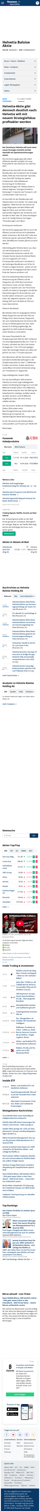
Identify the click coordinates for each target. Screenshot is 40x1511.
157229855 (33, 463)
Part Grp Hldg (8, 857)
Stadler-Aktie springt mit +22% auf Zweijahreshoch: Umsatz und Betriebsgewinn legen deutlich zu (19, 1131)
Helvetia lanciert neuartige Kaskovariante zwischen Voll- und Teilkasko (24, 668)
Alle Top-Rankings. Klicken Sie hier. (16, 1259)
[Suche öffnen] (37, 3)
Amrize (5, 881)
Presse (7, 1449)
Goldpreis (13, 1475)
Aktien (22, 1475)
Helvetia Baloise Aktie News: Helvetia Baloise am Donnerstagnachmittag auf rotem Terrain (24, 605)
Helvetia (21, 181)
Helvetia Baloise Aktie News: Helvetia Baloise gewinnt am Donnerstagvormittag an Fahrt (23, 635)
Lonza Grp (7, 861)
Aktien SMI (8, 1467)
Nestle (5, 886)
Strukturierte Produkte (20, 1480)
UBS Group (7, 872)
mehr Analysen (8, 704)
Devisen (30, 1475)
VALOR (5, 50)
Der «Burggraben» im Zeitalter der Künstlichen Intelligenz (26, 1021)
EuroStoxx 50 (9, 1470)
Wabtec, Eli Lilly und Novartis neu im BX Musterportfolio (26, 1050)
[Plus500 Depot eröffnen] (12, 4)
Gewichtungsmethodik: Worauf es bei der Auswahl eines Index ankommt (23, 1094)
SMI (5, 1475)
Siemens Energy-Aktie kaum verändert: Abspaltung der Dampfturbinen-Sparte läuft (18, 1167)
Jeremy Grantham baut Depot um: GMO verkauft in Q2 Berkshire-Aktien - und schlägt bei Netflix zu (19, 1149)
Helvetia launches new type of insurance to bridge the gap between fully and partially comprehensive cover (24, 656)
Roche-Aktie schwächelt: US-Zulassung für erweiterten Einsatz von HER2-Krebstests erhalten (19, 1188)
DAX (32, 1467)
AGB (25, 1452)
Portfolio (17, 1483)
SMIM (26, 1467)
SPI (16, 1467)
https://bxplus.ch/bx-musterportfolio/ (15, 953)
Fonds (6, 1480)
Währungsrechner (11, 1485)
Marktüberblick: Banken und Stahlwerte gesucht (26, 1006)
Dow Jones (21, 1470)
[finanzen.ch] (13, 2)
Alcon (5, 877)
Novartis (6, 897)
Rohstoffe (8, 1483)
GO (34, 835)
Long (6, 458)
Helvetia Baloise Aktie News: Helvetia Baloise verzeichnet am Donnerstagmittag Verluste (23, 624)
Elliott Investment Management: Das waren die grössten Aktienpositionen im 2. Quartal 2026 (19, 1140)
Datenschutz (29, 1446)
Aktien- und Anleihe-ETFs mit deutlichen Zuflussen (26, 1042)
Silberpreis (29, 1478)
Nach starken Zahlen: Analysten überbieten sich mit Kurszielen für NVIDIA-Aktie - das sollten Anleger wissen (19, 1158)
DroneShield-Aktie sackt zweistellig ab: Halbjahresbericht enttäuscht (18, 1116)
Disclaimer (28, 1449)
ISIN (20, 50)
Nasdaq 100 (9, 1472)
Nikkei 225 (20, 1472)
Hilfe (18, 1443)
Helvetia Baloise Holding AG (7, 549)
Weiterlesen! (9, 533)
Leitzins (32, 1485)
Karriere (7, 1446)
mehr (4, 907)
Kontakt (7, 1443)
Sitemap (7, 1452)
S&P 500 (29, 1472)
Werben (20, 1446)
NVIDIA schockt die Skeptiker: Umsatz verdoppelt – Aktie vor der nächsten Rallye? (26, 974)
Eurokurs (18, 1478)
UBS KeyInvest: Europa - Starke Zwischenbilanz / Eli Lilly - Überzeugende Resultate (26, 997)
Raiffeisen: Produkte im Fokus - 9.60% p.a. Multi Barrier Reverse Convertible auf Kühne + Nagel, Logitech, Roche (26, 1032)
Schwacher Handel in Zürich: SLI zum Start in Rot (23, 644)
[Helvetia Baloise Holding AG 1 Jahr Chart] (32, 549)
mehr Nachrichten (9, 675)
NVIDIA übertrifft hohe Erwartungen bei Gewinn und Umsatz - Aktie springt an (19, 1123)
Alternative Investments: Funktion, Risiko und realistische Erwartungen (23, 1103)
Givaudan (6, 902)
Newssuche (8, 830)
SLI (21, 1467)
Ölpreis (24, 1485)
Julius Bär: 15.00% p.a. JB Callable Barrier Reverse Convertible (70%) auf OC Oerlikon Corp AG (26, 986)
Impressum (28, 1443)
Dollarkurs (8, 1478)
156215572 (33, 457)
